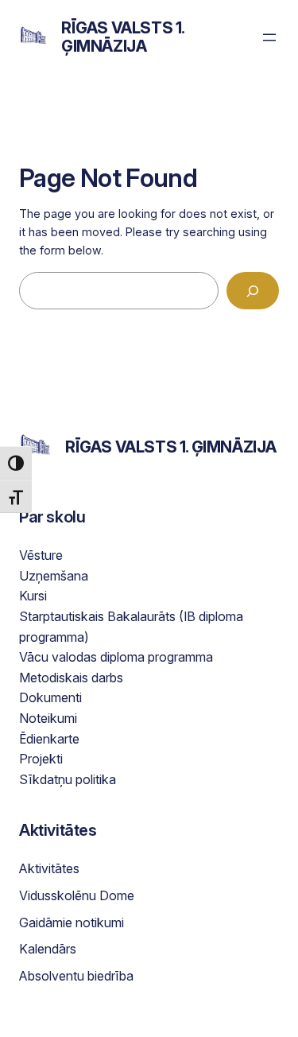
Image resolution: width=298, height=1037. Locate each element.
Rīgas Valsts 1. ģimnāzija (122, 37)
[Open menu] (269, 37)
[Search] (252, 290)
